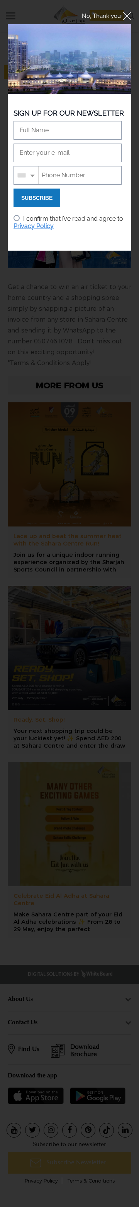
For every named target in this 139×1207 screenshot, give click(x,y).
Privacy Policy (34, 226)
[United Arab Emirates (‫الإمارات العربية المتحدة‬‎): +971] (26, 175)
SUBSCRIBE (37, 198)
